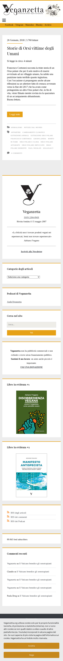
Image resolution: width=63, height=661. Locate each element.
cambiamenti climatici (33, 132)
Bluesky (39, 25)
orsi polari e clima (29, 142)
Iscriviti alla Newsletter (31, 251)
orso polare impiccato (33, 145)
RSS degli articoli (18, 513)
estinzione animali (20, 135)
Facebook (9, 25)
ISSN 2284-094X (31, 217)
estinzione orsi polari (42, 135)
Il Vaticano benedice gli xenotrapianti (35, 563)
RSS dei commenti (19, 517)
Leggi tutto (16, 115)
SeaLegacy (48, 148)
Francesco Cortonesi (21, 139)
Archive (47, 25)
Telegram (19, 25)
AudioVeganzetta (14, 302)
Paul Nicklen (34, 148)
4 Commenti (16, 153)
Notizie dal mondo (33, 127)
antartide (16, 132)
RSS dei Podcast (18, 521)
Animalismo (16, 127)
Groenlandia (39, 139)
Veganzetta (11, 563)
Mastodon (29, 25)
